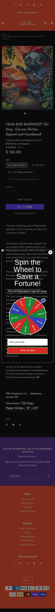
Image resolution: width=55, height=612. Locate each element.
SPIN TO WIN (27, 350)
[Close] (50, 252)
